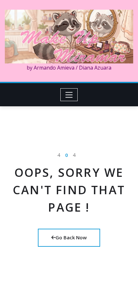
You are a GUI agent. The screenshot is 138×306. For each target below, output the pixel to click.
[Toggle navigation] (69, 94)
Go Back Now (71, 237)
